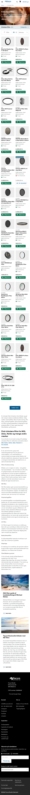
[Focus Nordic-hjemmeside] (8, 2)
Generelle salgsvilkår (7, 780)
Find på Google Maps (15, 694)
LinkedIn (3, 716)
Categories (24, 27)
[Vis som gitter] (14, 32)
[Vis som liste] (16, 32)
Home (2, 5)
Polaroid (18, 442)
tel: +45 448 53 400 (6, 706)
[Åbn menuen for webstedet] (3, 2)
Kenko (6, 442)
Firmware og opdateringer (4, 737)
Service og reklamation (18, 781)
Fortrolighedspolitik (6, 788)
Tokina (10, 442)
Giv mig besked (22, 183)
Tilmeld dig (6, 761)
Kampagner (4, 729)
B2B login (26, 2)
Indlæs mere (15, 407)
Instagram (4, 708)
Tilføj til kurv (7, 62)
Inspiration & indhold (7, 727)
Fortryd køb (4, 785)
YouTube (3, 713)
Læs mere (4, 19)
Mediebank (4, 734)
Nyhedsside (4, 732)
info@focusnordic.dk (7, 704)
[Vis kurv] (20, 2)
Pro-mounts (4, 444)
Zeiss (14, 442)
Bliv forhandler (20, 706)
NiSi (2, 442)
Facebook (4, 711)
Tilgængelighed (20, 708)
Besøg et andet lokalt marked (9, 766)
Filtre (7, 32)
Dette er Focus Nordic (22, 704)
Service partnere (19, 785)
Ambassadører (5, 724)
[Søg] (17, 2)
